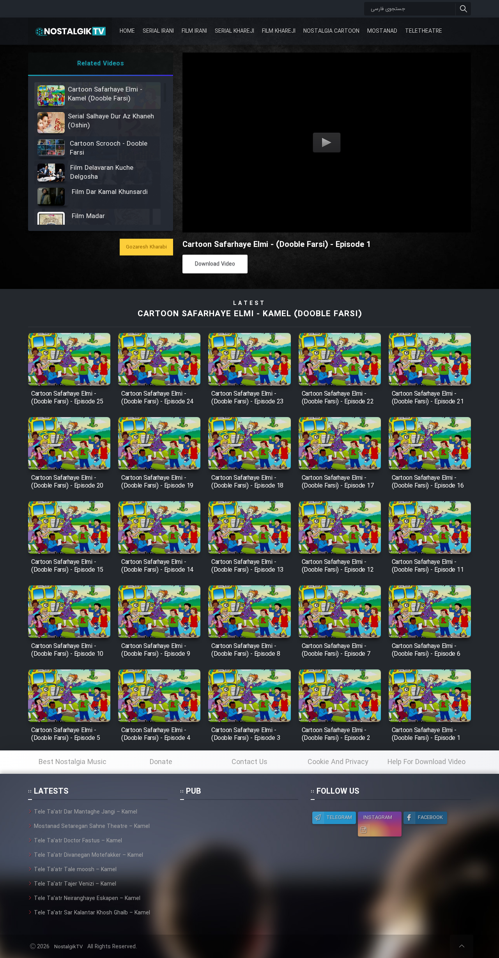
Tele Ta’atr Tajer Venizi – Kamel (75, 884)
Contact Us (249, 762)
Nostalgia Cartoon (331, 31)
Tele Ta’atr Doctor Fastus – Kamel (78, 840)
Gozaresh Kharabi (146, 247)
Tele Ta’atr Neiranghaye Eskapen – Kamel (87, 898)
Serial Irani (158, 31)
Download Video (215, 264)
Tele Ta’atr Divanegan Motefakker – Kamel (88, 855)
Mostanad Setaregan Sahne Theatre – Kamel (92, 826)
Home (127, 31)
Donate (161, 762)
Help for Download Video (426, 762)
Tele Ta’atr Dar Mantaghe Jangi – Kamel (85, 812)
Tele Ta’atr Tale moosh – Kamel (75, 869)
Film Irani (194, 31)
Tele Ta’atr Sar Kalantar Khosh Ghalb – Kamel (92, 913)
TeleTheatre (423, 31)
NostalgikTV (68, 947)
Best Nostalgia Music (72, 762)
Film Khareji (279, 31)
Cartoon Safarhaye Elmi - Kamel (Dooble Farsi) (250, 314)
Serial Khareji (234, 31)
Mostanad (382, 31)
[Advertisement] (239, 856)
